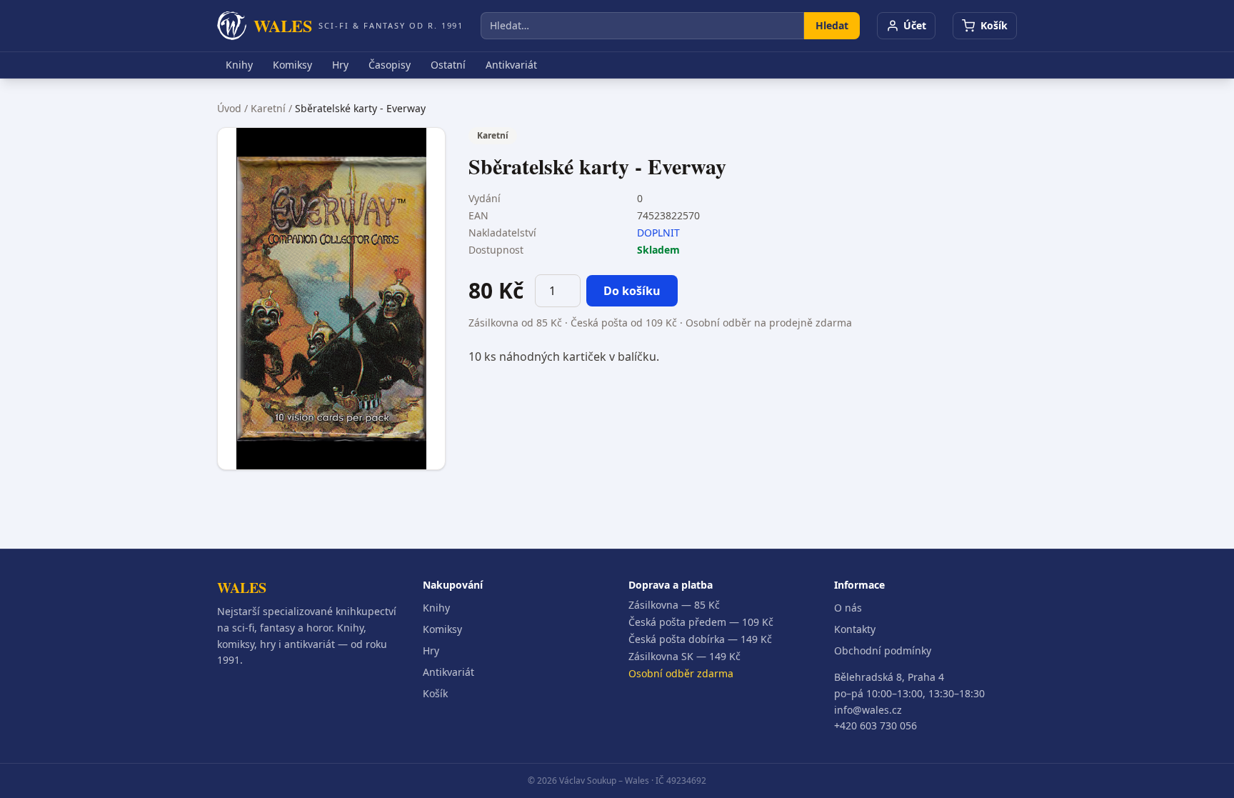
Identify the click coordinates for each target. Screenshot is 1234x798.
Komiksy (292, 64)
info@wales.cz (868, 710)
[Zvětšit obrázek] (331, 298)
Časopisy (389, 64)
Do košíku (632, 291)
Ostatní (448, 64)
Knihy (239, 64)
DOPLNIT (658, 232)
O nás (848, 607)
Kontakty (855, 629)
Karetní (268, 108)
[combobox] (642, 25)
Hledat (832, 25)
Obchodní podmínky (882, 650)
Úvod (229, 108)
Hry (340, 64)
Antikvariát (511, 64)
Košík (435, 693)
